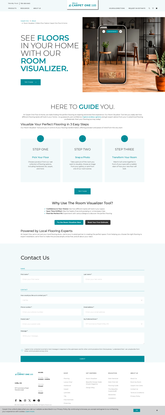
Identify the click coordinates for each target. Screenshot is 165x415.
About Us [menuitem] (133, 378)
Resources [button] (24, 8)
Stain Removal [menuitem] (113, 378)
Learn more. (30, 411)
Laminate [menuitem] (67, 393)
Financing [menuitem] (67, 403)
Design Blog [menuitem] (90, 387)
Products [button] (12, 8)
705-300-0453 (25, 3)
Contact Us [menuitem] (134, 389)
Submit (82, 359)
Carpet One (25, 21)
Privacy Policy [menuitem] (135, 396)
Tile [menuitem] (65, 396)
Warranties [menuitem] (112, 395)
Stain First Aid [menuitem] (113, 382)
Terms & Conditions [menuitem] (137, 393)
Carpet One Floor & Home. (29, 405)
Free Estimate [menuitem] (68, 400)
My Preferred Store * (90, 319)
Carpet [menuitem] (66, 389)
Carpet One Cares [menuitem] (136, 385)
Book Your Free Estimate (98, 222)
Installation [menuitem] (112, 398)
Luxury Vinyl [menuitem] (68, 382)
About (34, 21)
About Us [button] (37, 8)
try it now (28, 82)
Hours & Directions (117, 8)
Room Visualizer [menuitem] (91, 378)
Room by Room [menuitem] (135, 382)
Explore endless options (91, 117)
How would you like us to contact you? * (34, 295)
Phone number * (26, 307)
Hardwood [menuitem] (67, 385)
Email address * (89, 307)
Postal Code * (25, 319)
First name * (25, 274)
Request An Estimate (137, 8)
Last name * (88, 274)
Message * (24, 331)
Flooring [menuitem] (66, 378)
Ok (137, 410)
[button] (149, 8)
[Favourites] (153, 8)
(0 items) (156, 8)
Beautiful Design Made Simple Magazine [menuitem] (94, 383)
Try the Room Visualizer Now (69, 222)
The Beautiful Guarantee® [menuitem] (113, 390)
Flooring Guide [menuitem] (113, 385)
